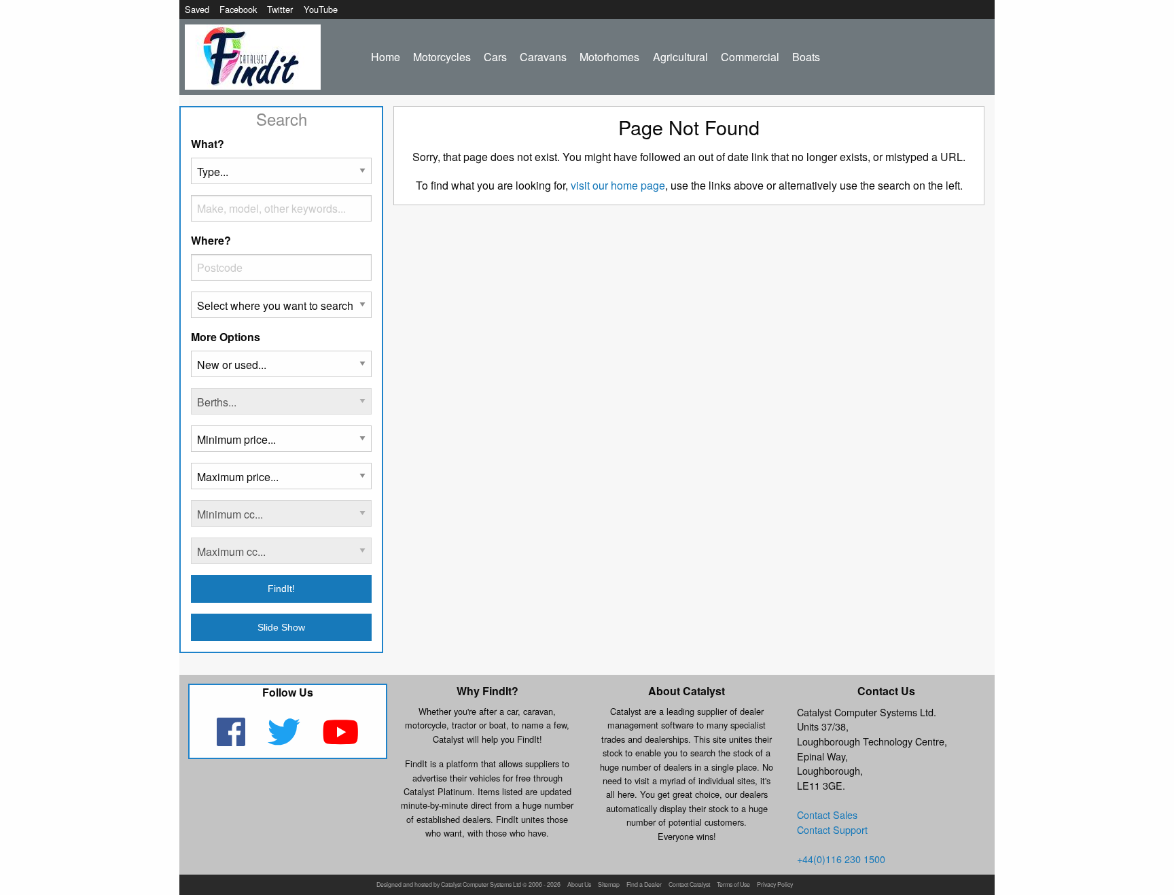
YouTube (321, 9)
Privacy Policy (775, 885)
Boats (806, 57)
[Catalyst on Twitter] (285, 740)
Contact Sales (827, 814)
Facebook (238, 9)
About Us (579, 885)
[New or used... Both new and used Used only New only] (281, 369)
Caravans (543, 57)
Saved (197, 9)
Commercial (750, 57)
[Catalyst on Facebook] (232, 740)
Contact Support (832, 829)
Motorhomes (609, 57)
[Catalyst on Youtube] (341, 740)
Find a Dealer (644, 885)
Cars (495, 57)
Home (385, 57)
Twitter (280, 9)
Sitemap (609, 885)
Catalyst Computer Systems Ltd (481, 885)
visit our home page (618, 185)
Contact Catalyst (689, 885)
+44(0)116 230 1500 (841, 859)
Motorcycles (442, 57)
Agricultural (680, 57)
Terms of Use (733, 885)
